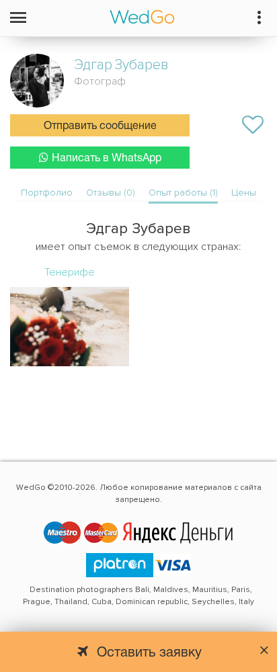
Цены (243, 192)
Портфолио (47, 192)
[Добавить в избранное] (253, 125)
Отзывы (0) (110, 192)
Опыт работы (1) (183, 192)
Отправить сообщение (100, 126)
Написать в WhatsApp (106, 158)
